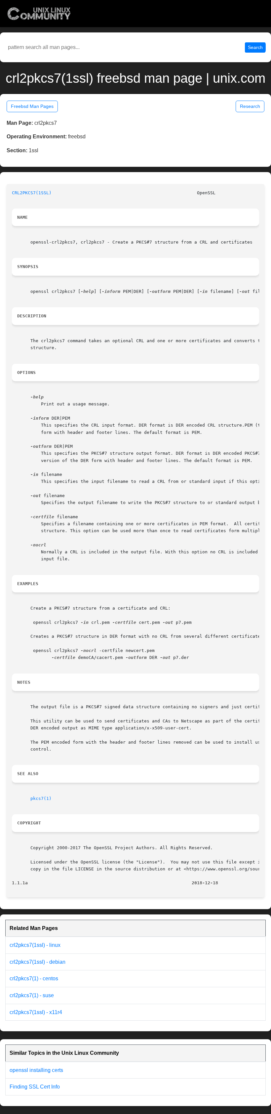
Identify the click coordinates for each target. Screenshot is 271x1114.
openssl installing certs (36, 1070)
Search (255, 47)
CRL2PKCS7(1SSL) (32, 192)
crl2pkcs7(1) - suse (32, 995)
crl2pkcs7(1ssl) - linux (35, 945)
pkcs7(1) (41, 798)
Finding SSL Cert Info (35, 1087)
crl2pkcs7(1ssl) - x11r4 (36, 1012)
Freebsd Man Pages (32, 106)
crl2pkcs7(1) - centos (34, 978)
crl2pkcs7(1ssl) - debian (37, 962)
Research (250, 106)
